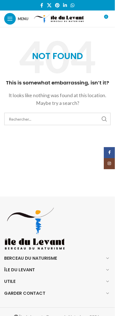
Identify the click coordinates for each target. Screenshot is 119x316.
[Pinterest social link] (57, 5)
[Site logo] (59, 18)
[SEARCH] (104, 119)
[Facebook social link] (41, 5)
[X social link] (49, 5)
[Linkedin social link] (65, 5)
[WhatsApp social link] (72, 5)
